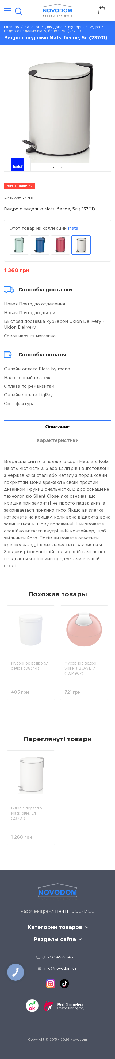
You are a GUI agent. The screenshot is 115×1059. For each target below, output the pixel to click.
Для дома (54, 27)
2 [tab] (61, 167)
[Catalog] (7, 11)
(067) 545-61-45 (57, 957)
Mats (73, 229)
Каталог (32, 27)
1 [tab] (53, 167)
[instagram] (50, 983)
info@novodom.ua (60, 968)
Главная (11, 27)
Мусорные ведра (84, 27)
